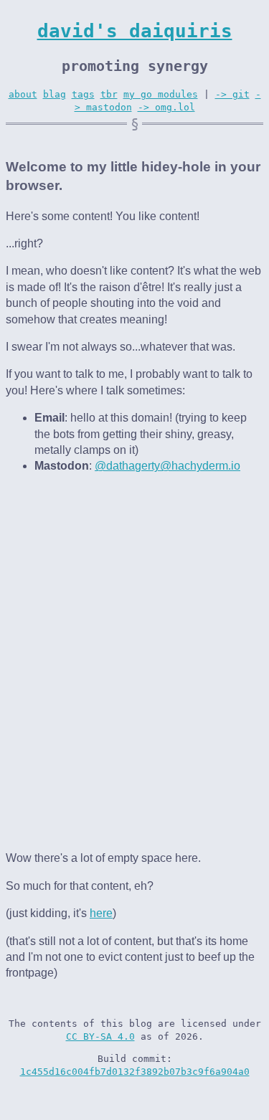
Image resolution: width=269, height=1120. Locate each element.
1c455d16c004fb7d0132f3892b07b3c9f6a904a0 (135, 1071)
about (23, 94)
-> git (232, 94)
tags (83, 94)
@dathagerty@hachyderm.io (167, 466)
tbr (109, 94)
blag (54, 94)
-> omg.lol (166, 107)
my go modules (160, 94)
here (101, 913)
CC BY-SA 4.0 (100, 1036)
